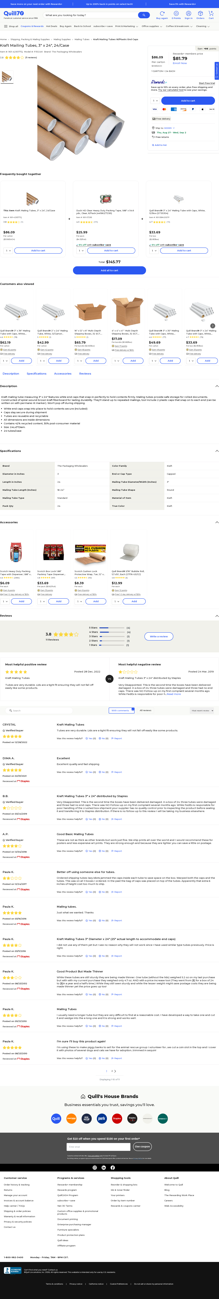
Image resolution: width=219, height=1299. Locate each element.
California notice (96, 1284)
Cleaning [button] (201, 26)
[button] (144, 15)
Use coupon (142, 1146)
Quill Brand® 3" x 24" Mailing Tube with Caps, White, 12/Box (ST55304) (177, 211)
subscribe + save (103, 26)
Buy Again (66, 26)
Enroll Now (180, 63)
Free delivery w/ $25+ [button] (124, 350)
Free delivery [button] (9, 354)
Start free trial (207, 83)
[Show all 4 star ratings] (112, 632)
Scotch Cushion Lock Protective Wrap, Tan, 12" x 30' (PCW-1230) (89, 572)
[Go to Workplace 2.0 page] (162, 1119)
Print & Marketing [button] (125, 26)
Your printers (118, 1195)
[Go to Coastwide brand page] (71, 1119)
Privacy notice (76, 1284)
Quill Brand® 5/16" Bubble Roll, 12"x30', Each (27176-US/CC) (128, 572)
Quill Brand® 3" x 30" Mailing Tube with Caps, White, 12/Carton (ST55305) (164, 332)
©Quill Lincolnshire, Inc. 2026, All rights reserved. (45, 1272)
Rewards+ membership (69, 1184)
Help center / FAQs (14, 1206)
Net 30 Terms (64, 1206)
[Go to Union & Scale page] (147, 1119)
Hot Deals (51, 26)
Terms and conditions (94, 1156)
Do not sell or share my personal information (153, 1284)
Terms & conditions (54, 1284)
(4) (128, 627)
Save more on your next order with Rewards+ (36, 4)
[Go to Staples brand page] (117, 1119)
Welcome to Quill (173, 1184)
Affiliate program (66, 1245)
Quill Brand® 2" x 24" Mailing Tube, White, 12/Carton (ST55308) (52, 332)
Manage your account (15, 1195)
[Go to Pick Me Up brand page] (86, 1119)
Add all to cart (109, 270)
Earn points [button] (207, 48)
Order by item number (123, 1200)
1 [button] (106, 1071)
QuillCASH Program (67, 1195)
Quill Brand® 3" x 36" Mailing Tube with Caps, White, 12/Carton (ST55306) (15, 332)
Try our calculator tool (171, 90)
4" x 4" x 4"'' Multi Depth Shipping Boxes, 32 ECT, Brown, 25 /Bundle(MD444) (126, 332)
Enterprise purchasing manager (74, 1224)
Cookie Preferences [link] (119, 1284)
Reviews (85, 373)
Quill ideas (62, 1240)
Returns (8, 1190)
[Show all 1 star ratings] (111, 645)
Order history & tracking (16, 1184)
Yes (91, 738)
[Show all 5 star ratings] (111, 627)
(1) (128, 636)
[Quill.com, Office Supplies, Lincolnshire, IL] (12, 1271)
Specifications (36, 373)
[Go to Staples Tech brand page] (132, 1119)
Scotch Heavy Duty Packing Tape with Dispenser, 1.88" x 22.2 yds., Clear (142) (15, 572)
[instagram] (94, 1167)
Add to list (161, 145)
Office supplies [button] (150, 26)
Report (118, 738)
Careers (168, 1200)
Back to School (82, 26)
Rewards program (67, 1190)
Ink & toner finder (120, 1190)
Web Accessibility (173, 1206)
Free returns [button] (162, 137)
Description (11, 373)
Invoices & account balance (19, 1200)
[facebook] (112, 1167)
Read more (174, 694)
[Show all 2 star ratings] (112, 640)
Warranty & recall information (19, 1216)
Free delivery (163, 118)
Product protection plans (71, 1235)
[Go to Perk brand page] (102, 1119)
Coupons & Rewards (32, 26)
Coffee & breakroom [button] (177, 26)
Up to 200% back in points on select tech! (109, 4)
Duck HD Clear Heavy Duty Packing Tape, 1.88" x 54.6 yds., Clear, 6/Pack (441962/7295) (105, 211)
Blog (166, 1190)
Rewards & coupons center (125, 1206)
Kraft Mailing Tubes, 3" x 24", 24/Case (29, 210)
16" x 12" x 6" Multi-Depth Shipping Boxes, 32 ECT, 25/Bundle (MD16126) (88, 332)
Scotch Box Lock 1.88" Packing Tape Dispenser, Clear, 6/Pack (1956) (50, 572)
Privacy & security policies (18, 1221)
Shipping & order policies (17, 1211)
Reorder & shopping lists (124, 1184)
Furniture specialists (68, 1229)
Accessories (63, 373)
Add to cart (188, 100)
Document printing (67, 1219)
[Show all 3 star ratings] (112, 636)
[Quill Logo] (14, 13)
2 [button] (112, 1071)
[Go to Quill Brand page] (56, 1119)
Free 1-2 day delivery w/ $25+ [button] (16, 594)
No (103, 738)
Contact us (10, 1227)
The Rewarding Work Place (179, 1195)
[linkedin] (103, 1167)
